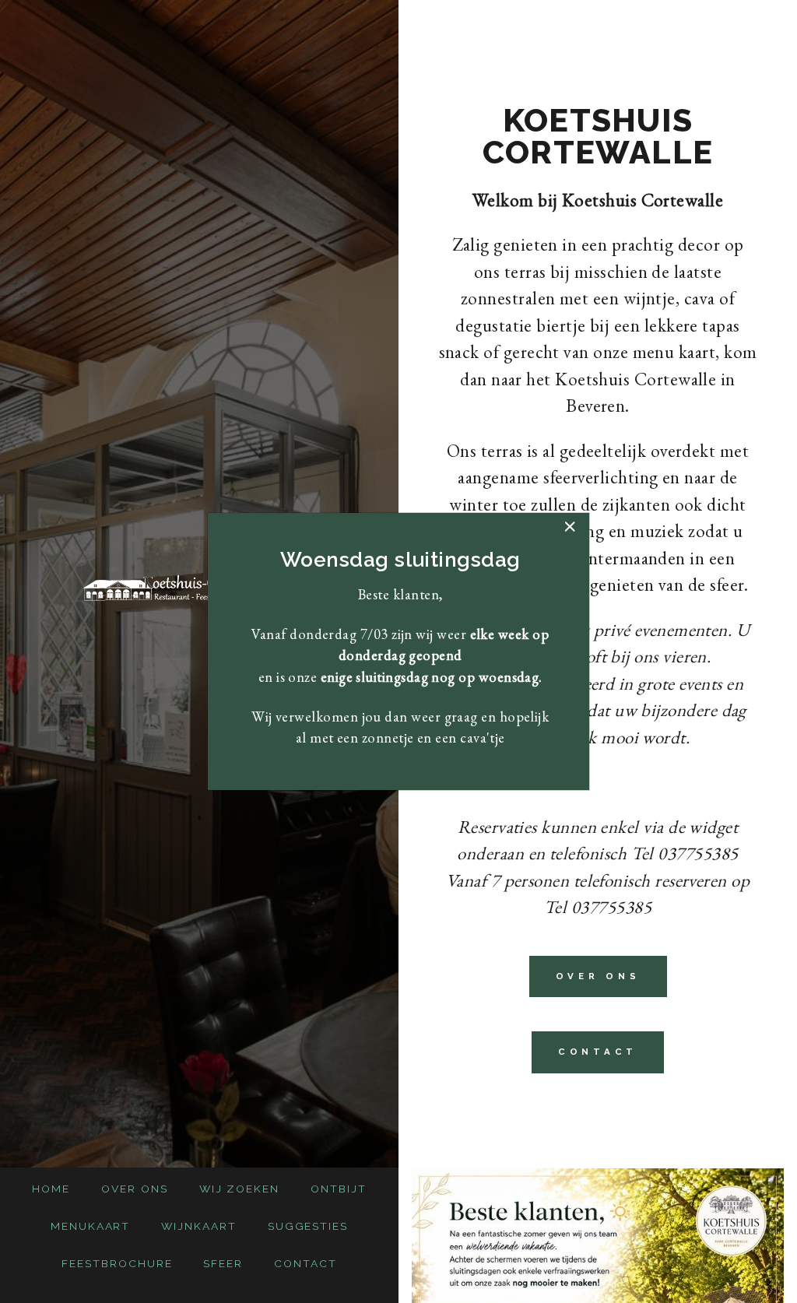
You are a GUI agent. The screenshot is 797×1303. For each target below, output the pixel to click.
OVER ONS (598, 976)
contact (597, 1051)
